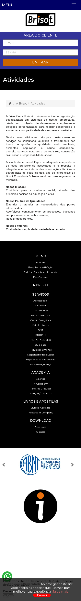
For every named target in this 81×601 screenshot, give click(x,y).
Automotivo (41, 310)
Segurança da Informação (40, 359)
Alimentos (40, 305)
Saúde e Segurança (40, 364)
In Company (40, 383)
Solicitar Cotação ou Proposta (40, 272)
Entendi (42, 595)
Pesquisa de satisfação (40, 267)
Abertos (40, 378)
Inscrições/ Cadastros (40, 393)
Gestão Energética (40, 320)
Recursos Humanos (41, 349)
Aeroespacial (40, 300)
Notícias (40, 262)
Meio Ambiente (40, 325)
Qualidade (40, 344)
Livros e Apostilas (40, 407)
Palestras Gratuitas (40, 388)
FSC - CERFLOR (40, 315)
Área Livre (40, 426)
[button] (5, 464)
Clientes (40, 431)
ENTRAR (40, 62)
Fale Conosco (40, 277)
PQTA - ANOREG (40, 339)
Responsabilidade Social (40, 354)
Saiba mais (60, 591)
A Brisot (21, 103)
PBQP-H (40, 334)
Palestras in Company (40, 412)
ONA (40, 330)
